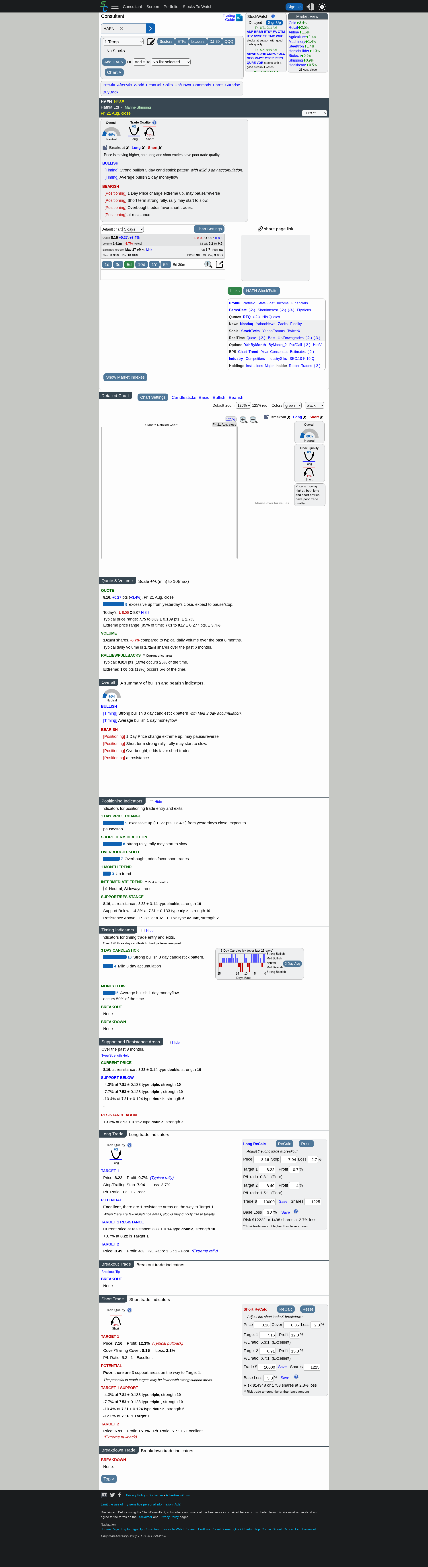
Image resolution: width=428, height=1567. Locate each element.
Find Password (305, 1529)
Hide (158, 801)
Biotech (295, 55)
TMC (271, 36)
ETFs (181, 41)
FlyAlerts (304, 310)
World (139, 85)
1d (107, 264)
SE (265, 36)
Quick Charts (242, 1529)
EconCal (153, 85)
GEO (250, 58)
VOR (260, 63)
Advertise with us (178, 1495)
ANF (250, 32)
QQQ (228, 41)
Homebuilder (299, 51)
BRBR (258, 32)
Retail (293, 27)
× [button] (121, 28)
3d (118, 264)
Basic (204, 397)
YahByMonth (255, 344)
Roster (294, 365)
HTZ (250, 36)
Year (264, 351)
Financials (299, 303)
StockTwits (250, 331)
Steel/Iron (296, 46)
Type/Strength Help (115, 1055)
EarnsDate (238, 310)
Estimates (298, 351)
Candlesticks (184, 397)
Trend (253, 351)
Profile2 (249, 303)
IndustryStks (277, 358)
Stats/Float (265, 303)
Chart (114, 72)
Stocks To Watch (197, 6)
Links (235, 290)
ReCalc (284, 1143)
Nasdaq (246, 323)
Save (283, 1201)
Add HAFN (113, 62)
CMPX (271, 54)
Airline (294, 32)
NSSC (258, 36)
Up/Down (183, 85)
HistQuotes (271, 317)
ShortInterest (268, 310)
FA (275, 32)
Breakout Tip (110, 1272)
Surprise (232, 85)
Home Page (110, 1529)
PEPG (279, 58)
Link (149, 249)
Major (269, 365)
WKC (279, 36)
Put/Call (295, 344)
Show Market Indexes (125, 377)
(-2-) (252, 310)
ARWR (251, 54)
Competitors (255, 358)
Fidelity (296, 324)
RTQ (247, 317)
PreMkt (109, 85)
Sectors (166, 41)
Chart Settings (209, 229)
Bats (271, 338)
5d (129, 264)
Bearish (236, 397)
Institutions (254, 365)
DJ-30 (215, 41)
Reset (306, 1143)
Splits (168, 85)
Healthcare (297, 65)
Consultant (132, 6)
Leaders (198, 41)
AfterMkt (124, 85)
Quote (251, 338)
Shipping (296, 60)
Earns (218, 85)
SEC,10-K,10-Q (302, 358)
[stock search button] (150, 28)
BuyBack (110, 92)
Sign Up (294, 7)
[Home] (104, 10)
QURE (251, 63)
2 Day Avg (292, 963)
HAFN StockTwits (261, 290)
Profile (234, 303)
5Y (166, 264)
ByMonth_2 (278, 344)
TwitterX (293, 331)
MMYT (259, 58)
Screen (152, 6)
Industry (236, 358)
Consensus (279, 351)
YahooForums (273, 331)
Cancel (288, 1529)
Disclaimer (155, 1495)
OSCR (269, 58)
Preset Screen (222, 1529)
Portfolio (171, 6)
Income (283, 303)
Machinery (297, 41)
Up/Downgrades (291, 338)
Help (256, 1529)
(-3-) (291, 310)
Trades (306, 365)
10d (141, 264)
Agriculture (297, 37)
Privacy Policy (136, 1495)
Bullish (219, 397)
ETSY (268, 32)
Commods (202, 85)
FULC (281, 54)
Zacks (283, 324)
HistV (317, 344)
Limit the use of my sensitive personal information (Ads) (141, 1504)
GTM (281, 32)
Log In (125, 1529)
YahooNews (265, 324)
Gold (292, 23)
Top (109, 1479)
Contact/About (272, 1529)
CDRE (261, 54)
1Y (154, 264)
